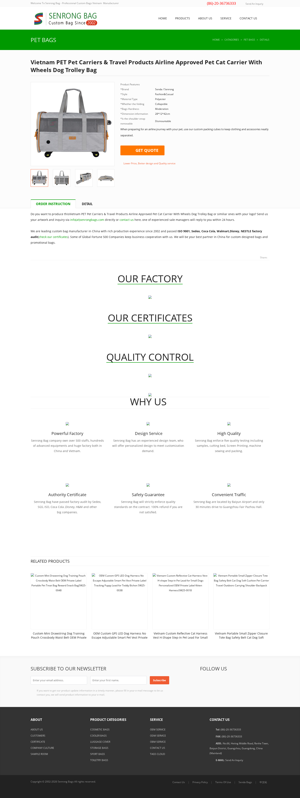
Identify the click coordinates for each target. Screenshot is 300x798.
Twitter (214, 680)
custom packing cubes (207, 129)
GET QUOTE (147, 150)
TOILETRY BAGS (99, 760)
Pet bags (43, 40)
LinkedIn (234, 680)
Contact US (248, 18)
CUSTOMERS (38, 735)
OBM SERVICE (158, 742)
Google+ (224, 680)
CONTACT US (157, 748)
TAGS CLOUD (157, 754)
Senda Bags (245, 782)
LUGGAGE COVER (100, 742)
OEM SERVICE (158, 729)
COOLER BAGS (98, 735)
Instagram (264, 680)
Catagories (231, 39)
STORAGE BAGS (99, 748)
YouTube (254, 680)
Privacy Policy (200, 782)
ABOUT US (37, 729)
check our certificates (53, 237)
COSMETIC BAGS (100, 729)
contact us (127, 220)
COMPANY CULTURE (42, 748)
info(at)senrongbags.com (87, 220)
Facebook (204, 680)
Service (225, 18)
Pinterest (244, 680)
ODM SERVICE (158, 735)
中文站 (263, 782)
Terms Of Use (223, 782)
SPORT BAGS (97, 754)
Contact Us (178, 782)
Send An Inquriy (254, 4)
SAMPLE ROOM (39, 754)
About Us (205, 18)
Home (162, 18)
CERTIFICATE (38, 742)
